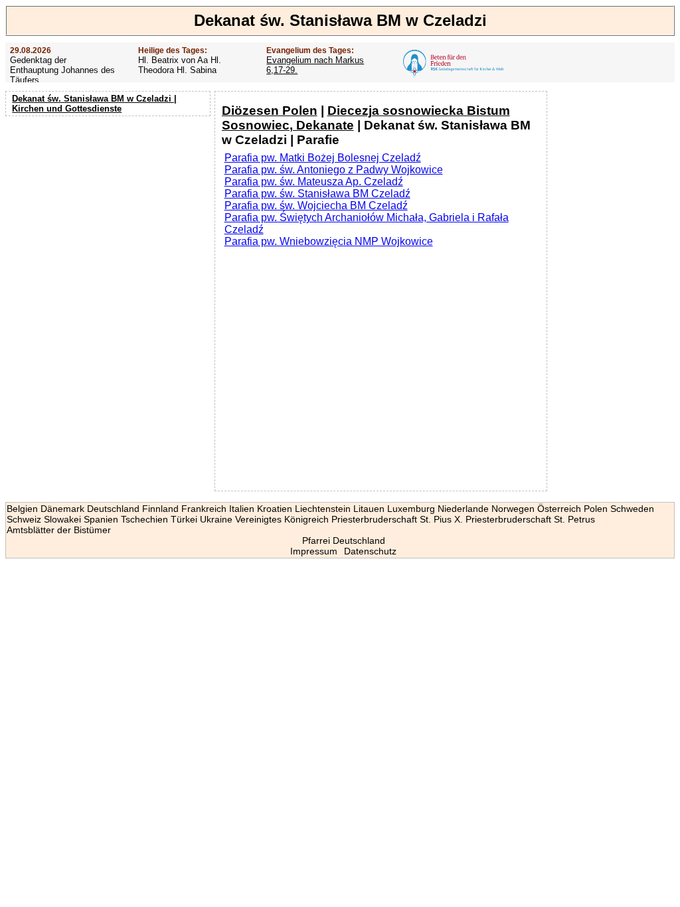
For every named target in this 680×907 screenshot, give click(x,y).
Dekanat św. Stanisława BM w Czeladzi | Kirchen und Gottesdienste (94, 104)
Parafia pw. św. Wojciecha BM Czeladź (316, 205)
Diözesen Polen (269, 111)
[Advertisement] (110, 206)
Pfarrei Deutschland (343, 540)
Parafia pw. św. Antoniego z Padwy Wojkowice (333, 169)
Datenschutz (370, 551)
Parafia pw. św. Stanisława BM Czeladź (317, 193)
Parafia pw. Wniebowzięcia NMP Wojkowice (328, 241)
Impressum (313, 551)
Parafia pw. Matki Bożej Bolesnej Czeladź (322, 157)
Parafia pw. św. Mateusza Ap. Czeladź (313, 181)
